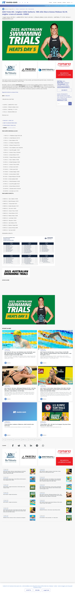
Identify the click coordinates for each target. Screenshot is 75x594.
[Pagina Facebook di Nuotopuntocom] (20, 2)
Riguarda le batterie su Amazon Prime (10, 92)
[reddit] (18, 445)
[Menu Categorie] (72, 2)
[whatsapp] (43, 445)
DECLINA (37, 590)
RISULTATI (7, 95)
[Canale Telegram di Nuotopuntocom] (27, 2)
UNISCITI (65, 90)
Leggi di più (46, 590)
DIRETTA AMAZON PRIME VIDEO (10, 122)
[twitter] (24, 445)
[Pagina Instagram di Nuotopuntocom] (22, 2)
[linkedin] (30, 445)
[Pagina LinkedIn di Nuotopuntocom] (25, 2)
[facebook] (12, 445)
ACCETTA (28, 590)
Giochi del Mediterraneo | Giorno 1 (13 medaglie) (45, 5)
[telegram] (37, 445)
